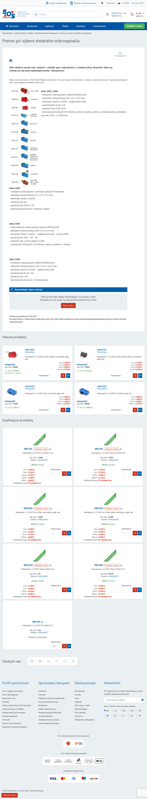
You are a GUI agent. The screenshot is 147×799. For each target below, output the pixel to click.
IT (123, 715)
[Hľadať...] (35, 14)
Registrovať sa (117, 16)
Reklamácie (43, 705)
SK (107, 710)
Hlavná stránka (20, 33)
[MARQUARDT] (120, 54)
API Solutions (80, 691)
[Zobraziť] (68, 375)
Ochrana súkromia (45, 716)
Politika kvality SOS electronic (14, 712)
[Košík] (132, 14)
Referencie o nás (8, 698)
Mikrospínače (30, 352)
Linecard (41, 694)
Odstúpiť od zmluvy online (48, 720)
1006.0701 (102, 349)
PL (115, 715)
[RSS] (73, 661)
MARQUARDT (10, 364)
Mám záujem (68, 305)
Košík (139, 13)
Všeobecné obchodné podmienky (51, 698)
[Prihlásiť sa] (107, 15)
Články (30, 33)
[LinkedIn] (48, 661)
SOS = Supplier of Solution (12, 691)
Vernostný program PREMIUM (49, 712)
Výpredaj (78, 702)
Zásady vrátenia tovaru (47, 709)
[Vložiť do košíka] (63, 375)
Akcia (77, 698)
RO (107, 715)
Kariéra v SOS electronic (11, 723)
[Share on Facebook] (10, 60)
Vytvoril (33, 791)
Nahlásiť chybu (9, 795)
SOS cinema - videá (82, 705)
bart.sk (40, 791)
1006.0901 (29, 349)
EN (131, 710)
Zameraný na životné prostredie (14, 727)
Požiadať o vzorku (134, 26)
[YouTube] (40, 661)
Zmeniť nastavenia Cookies (48, 723)
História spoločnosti (10, 716)
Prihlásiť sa (117, 13)
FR (139, 715)
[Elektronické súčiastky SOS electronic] (16, 14)
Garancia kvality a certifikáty (13, 709)
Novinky (78, 694)
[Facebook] (32, 661)
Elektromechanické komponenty (47, 33)
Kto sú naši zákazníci (10, 694)
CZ (115, 710)
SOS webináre (80, 712)
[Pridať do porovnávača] (50, 449)
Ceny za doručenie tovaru (48, 702)
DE (139, 710)
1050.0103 (29, 386)
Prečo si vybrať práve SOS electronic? (16, 705)
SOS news (79, 716)
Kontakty (5, 702)
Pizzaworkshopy (81, 709)
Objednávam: (44, 375)
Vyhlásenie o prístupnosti (84, 720)
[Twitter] (57, 661)
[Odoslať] (142, 700)
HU (123, 710)
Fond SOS (6, 720)
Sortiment (42, 691)
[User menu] (124, 13)
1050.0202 (102, 386)
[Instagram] (65, 661)
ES (131, 715)
